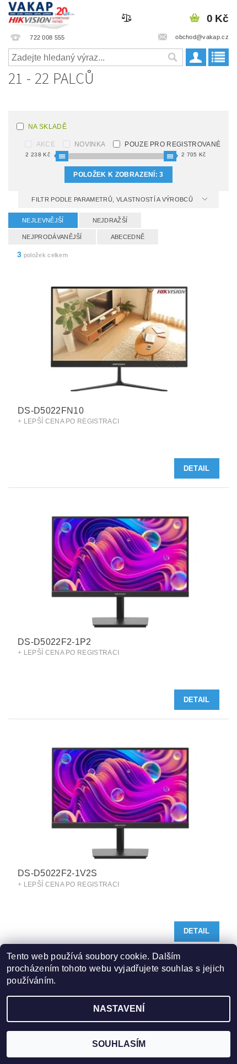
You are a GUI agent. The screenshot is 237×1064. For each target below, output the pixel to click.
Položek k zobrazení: (118, 174)
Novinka (89, 144)
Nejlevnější (43, 220)
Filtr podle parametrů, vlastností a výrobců (113, 199)
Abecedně (128, 237)
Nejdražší (110, 220)
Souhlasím (119, 1044)
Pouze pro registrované (172, 144)
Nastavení (118, 1008)
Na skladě (47, 127)
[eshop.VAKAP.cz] (41, 14)
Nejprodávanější (52, 237)
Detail (197, 468)
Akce (45, 144)
